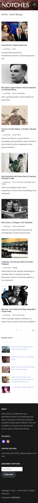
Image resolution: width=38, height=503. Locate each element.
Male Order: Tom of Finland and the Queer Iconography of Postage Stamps (18, 310)
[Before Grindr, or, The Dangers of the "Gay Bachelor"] (14, 209)
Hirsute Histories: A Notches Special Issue (14, 45)
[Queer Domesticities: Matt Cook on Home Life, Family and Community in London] (14, 162)
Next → (34, 330)
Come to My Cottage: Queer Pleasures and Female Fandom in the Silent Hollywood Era (22, 379)
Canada (14, 135)
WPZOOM (16, 497)
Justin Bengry (7, 49)
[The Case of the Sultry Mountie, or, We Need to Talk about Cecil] (14, 115)
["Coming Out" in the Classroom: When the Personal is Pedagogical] (14, 248)
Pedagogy (15, 267)
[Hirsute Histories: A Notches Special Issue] (14, 31)
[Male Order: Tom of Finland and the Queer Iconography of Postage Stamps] (14, 295)
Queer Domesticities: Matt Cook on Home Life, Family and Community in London (18, 177)
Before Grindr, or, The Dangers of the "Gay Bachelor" (17, 222)
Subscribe (8, 474)
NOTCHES (15, 5)
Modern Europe (20, 315)
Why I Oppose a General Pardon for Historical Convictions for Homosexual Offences (18, 88)
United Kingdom (20, 93)
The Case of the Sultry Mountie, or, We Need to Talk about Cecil (18, 130)
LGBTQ (14, 49)
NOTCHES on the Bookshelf (23, 182)
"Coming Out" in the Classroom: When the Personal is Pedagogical (17, 263)
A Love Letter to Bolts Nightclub (22, 387)
